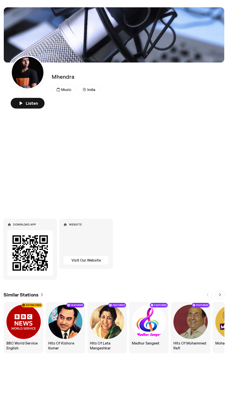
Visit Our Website (86, 260)
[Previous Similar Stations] (207, 294)
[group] (114, 327)
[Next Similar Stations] (220, 294)
